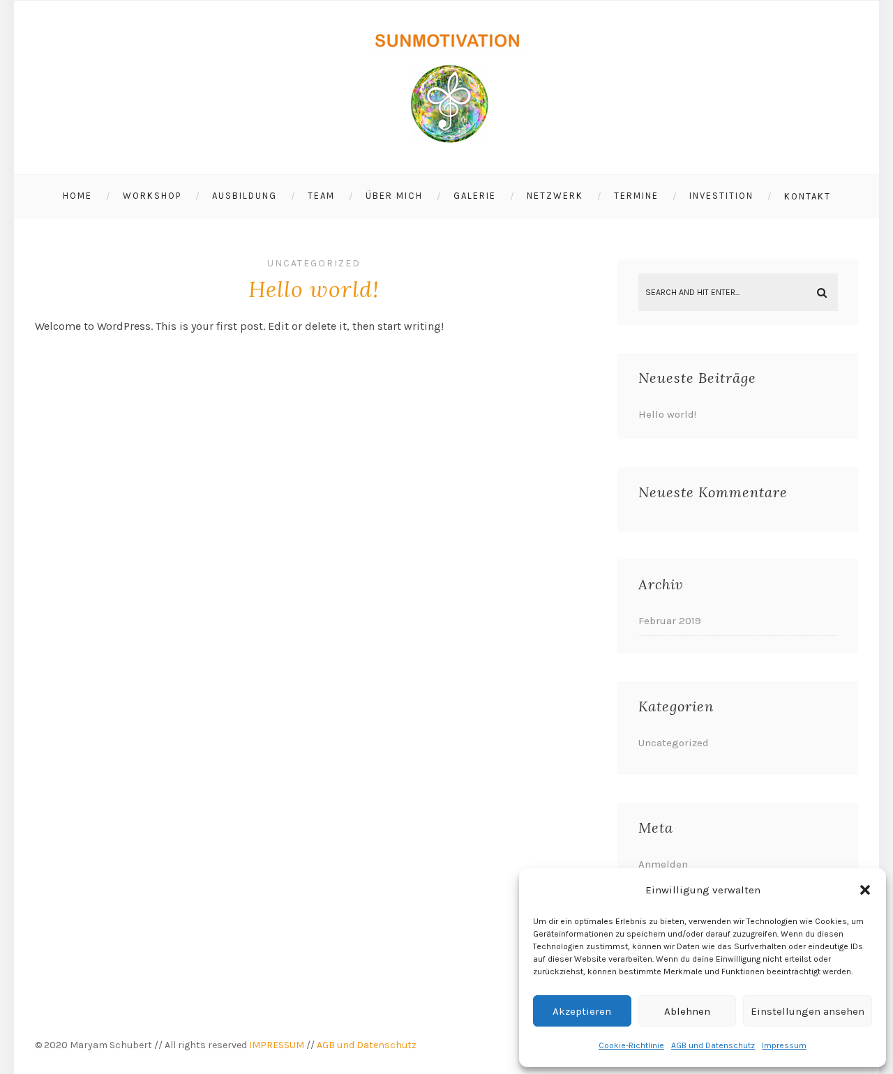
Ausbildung (244, 195)
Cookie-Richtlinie (631, 1045)
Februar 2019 (669, 620)
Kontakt (807, 196)
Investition (721, 195)
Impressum (784, 1045)
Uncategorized (314, 263)
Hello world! (314, 289)
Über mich (394, 195)
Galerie (474, 195)
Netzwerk (555, 195)
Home (77, 195)
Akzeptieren (582, 1011)
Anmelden (663, 864)
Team (321, 195)
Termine (636, 195)
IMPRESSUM (276, 1045)
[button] (865, 890)
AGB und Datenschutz (713, 1045)
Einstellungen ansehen (807, 1011)
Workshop (152, 195)
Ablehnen (687, 1011)
